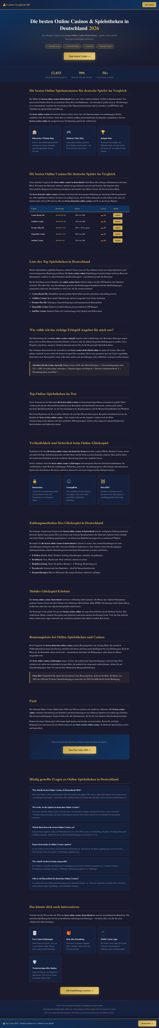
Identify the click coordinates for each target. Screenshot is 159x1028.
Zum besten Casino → (79, 56)
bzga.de (92, 1009)
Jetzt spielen (149, 4)
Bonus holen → (147, 1023)
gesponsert (67, 1013)
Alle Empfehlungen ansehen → (79, 990)
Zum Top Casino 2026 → (80, 749)
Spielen (117, 215)
